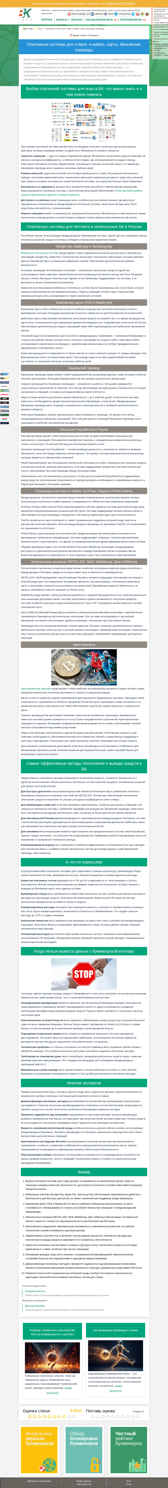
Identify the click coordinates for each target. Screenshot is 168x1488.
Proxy (111, 14)
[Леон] (4, 402)
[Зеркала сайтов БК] (39, 1451)
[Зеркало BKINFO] (25, 14)
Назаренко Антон (35, 1291)
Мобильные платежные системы (40, 253)
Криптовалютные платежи (36, 688)
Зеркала (76, 19)
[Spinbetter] (4, 415)
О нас (129, 1484)
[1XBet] (4, 374)
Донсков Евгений (35, 1305)
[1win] (4, 398)
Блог (129, 1481)
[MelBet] (4, 378)
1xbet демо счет (84, 1484)
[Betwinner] (4, 390)
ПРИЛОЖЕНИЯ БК (131, 19)
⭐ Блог (39, 29)
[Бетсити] (4, 407)
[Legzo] (4, 423)
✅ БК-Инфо (28, 29)
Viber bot (99, 14)
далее (68, 1388)
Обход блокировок (99, 19)
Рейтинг (47, 19)
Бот (89, 14)
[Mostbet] (4, 411)
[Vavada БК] (4, 394)
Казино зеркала (84, 1481)
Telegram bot (125, 14)
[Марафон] (4, 382)
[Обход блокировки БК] (84, 1451)
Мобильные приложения (39, 1481)
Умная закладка (78, 14)
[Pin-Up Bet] (4, 419)
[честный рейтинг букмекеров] (128, 1451)
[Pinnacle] (4, 386)
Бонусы (61, 19)
